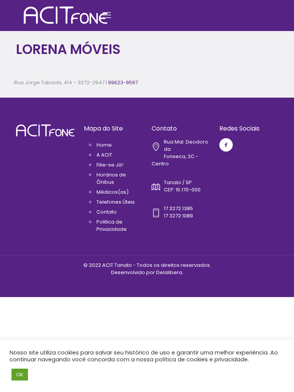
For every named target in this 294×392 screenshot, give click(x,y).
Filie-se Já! (109, 164)
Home (104, 145)
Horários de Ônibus (111, 178)
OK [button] (19, 374)
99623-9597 (123, 82)
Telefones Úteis (115, 202)
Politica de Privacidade (111, 225)
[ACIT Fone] (66, 15)
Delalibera (169, 272)
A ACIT (104, 154)
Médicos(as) (112, 192)
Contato (106, 212)
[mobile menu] (106, 15)
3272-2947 (91, 82)
